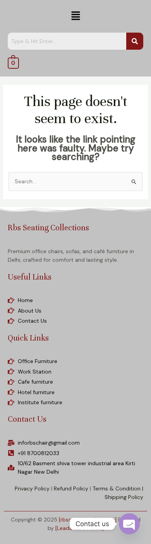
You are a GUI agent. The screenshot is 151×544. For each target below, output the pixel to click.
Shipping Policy (124, 497)
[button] (75, 16)
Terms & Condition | (118, 488)
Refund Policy (71, 488)
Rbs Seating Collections (48, 228)
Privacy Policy (32, 488)
